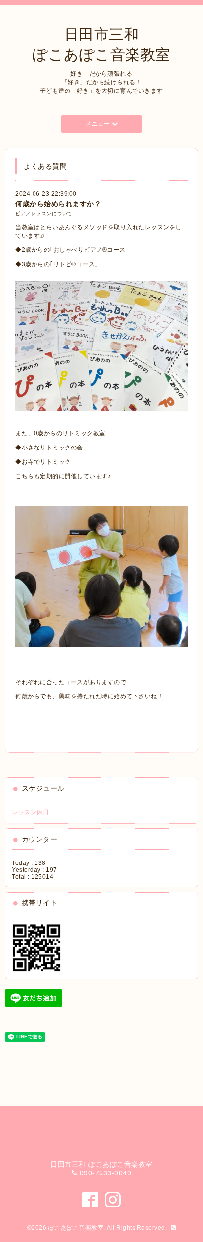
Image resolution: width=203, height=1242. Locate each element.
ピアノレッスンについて (43, 213)
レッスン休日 (30, 812)
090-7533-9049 (106, 1173)
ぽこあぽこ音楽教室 (76, 1227)
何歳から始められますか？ (58, 203)
